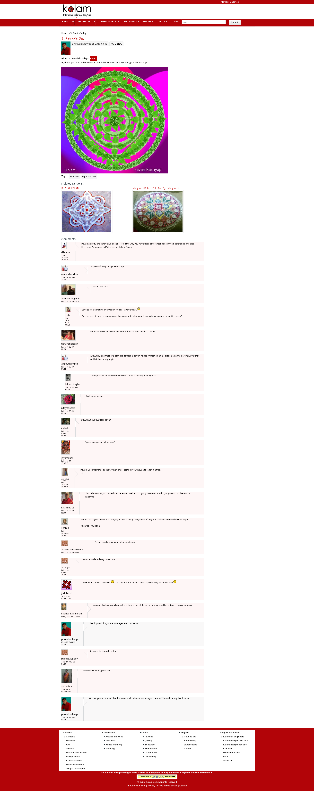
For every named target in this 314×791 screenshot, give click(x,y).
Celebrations (108, 732)
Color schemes (74, 760)
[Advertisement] (154, 11)
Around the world (114, 736)
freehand (74, 176)
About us (227, 760)
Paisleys (70, 740)
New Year (110, 740)
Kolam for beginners (233, 736)
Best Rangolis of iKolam (135, 21)
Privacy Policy (155, 785)
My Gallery (116, 43)
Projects (185, 732)
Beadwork (150, 744)
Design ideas (73, 756)
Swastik (70, 748)
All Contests (84, 21)
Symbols (70, 736)
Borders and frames (76, 752)
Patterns (67, 732)
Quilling (148, 740)
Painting (149, 736)
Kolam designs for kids (235, 744)
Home (64, 33)
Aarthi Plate (151, 752)
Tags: (64, 176)
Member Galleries (230, 1)
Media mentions (231, 752)
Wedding (110, 748)
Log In (175, 21)
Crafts (159, 21)
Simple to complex (75, 768)
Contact (183, 785)
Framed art (190, 736)
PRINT (93, 58)
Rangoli (65, 21)
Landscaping (190, 744)
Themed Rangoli (106, 21)
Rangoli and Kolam (230, 732)
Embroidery (151, 748)
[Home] (77, 17)
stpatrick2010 (89, 176)
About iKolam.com (136, 785)
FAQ (225, 756)
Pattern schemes (75, 764)
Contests (227, 748)
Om (68, 744)
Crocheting (150, 756)
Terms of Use (170, 785)
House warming (113, 744)
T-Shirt (187, 748)
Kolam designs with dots (235, 740)
